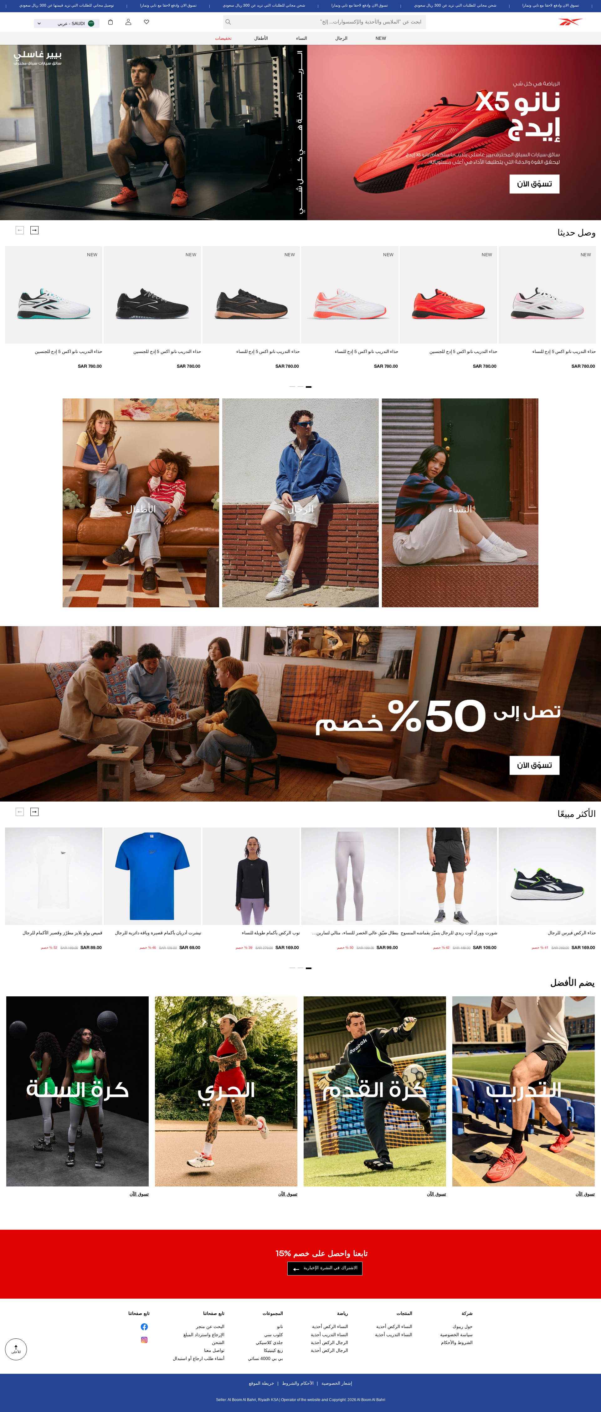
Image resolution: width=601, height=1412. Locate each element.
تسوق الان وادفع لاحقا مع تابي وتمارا (410, 5)
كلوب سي (273, 1334)
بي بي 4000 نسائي (265, 1358)
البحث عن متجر (210, 1326)
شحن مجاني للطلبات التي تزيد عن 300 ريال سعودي (506, 5)
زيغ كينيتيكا (273, 1350)
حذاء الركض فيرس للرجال (572, 933)
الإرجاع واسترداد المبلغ (203, 1334)
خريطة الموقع (261, 1383)
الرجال (341, 38)
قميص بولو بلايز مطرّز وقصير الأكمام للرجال (62, 933)
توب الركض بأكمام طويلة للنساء (271, 933)
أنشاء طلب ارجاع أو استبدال (198, 1358)
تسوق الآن (585, 1194)
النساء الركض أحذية (394, 1326)
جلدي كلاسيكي (269, 1342)
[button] (110, 22)
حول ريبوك (463, 1326)
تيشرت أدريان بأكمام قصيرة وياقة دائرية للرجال (158, 933)
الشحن (218, 1342)
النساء (301, 38)
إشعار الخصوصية (336, 1383)
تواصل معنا (214, 1350)
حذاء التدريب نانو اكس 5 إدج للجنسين (463, 352)
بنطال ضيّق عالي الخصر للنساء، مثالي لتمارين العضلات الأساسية (357, 934)
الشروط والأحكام (457, 1342)
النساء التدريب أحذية (393, 1334)
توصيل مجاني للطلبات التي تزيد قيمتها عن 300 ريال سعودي (117, 5)
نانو (280, 1326)
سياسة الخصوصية (456, 1334)
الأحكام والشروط (298, 1383)
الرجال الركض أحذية (329, 1342)
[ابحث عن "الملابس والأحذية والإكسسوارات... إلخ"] (228, 22)
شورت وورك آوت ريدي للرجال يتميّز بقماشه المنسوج (449, 933)
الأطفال (261, 38)
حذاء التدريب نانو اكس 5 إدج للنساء (564, 352)
